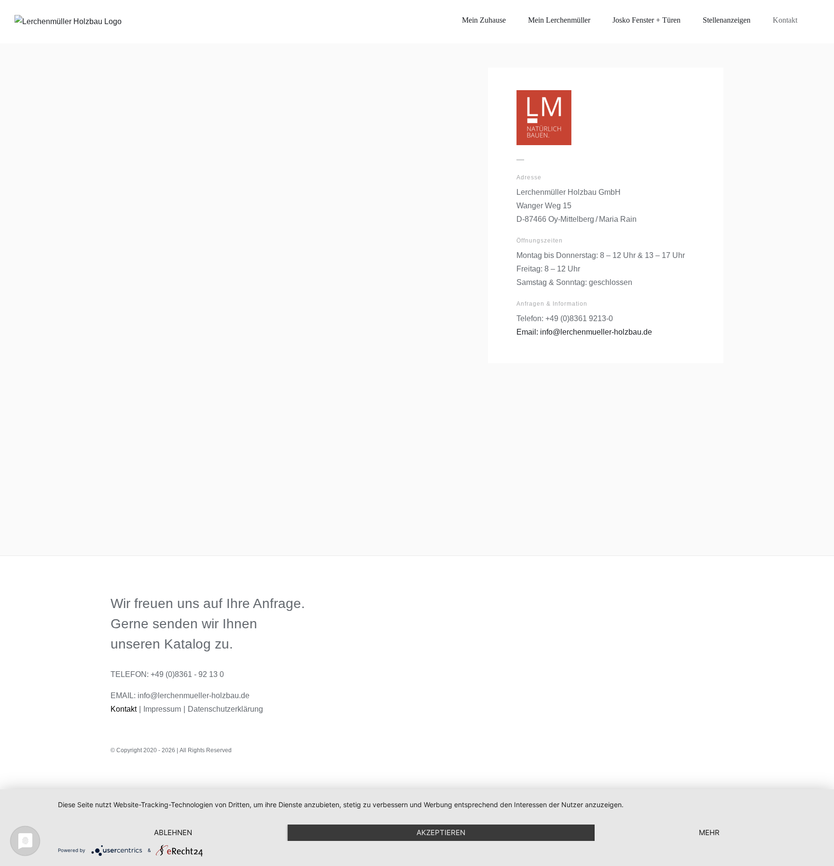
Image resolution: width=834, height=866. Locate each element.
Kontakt (124, 709)
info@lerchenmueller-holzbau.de (194, 695)
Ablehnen (173, 832)
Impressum (162, 709)
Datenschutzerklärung (225, 709)
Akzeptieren (441, 832)
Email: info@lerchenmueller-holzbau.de (584, 332)
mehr (709, 832)
